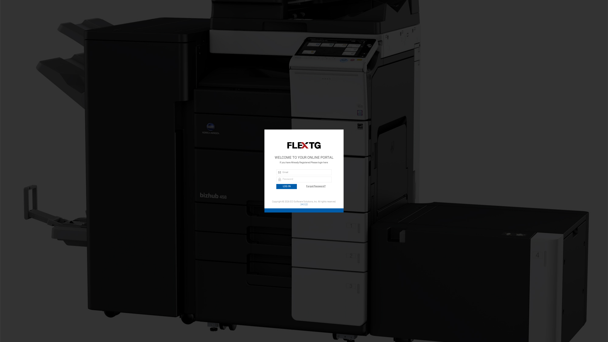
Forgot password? (316, 186)
